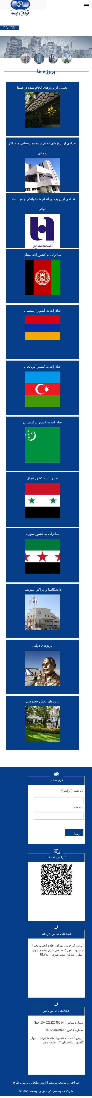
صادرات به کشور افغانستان (42, 255)
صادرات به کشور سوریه (42, 534)
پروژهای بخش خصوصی (42, 701)
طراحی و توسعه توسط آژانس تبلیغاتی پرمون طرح (46, 1082)
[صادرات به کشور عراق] (42, 502)
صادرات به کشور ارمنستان (42, 310)
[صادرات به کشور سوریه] (42, 558)
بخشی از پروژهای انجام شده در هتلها (42, 87)
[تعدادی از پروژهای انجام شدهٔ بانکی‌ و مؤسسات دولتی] (42, 233)
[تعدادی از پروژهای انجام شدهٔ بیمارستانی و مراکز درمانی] (42, 177)
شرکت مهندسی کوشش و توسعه (51, 1091)
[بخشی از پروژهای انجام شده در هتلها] (42, 112)
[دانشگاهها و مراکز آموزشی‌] (42, 614)
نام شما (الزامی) (72, 790)
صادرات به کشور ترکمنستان (42, 422)
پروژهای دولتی (42, 645)
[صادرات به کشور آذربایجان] (42, 391)
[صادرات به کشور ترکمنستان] (42, 446)
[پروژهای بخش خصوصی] (42, 725)
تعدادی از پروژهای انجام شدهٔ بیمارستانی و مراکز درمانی (42, 148)
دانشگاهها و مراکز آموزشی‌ (42, 589)
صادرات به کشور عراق (42, 478)
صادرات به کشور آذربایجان (42, 366)
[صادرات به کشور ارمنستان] (42, 329)
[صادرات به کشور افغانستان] (42, 279)
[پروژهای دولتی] (42, 670)
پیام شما (78, 807)
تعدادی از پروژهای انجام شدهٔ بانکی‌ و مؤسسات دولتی (42, 204)
